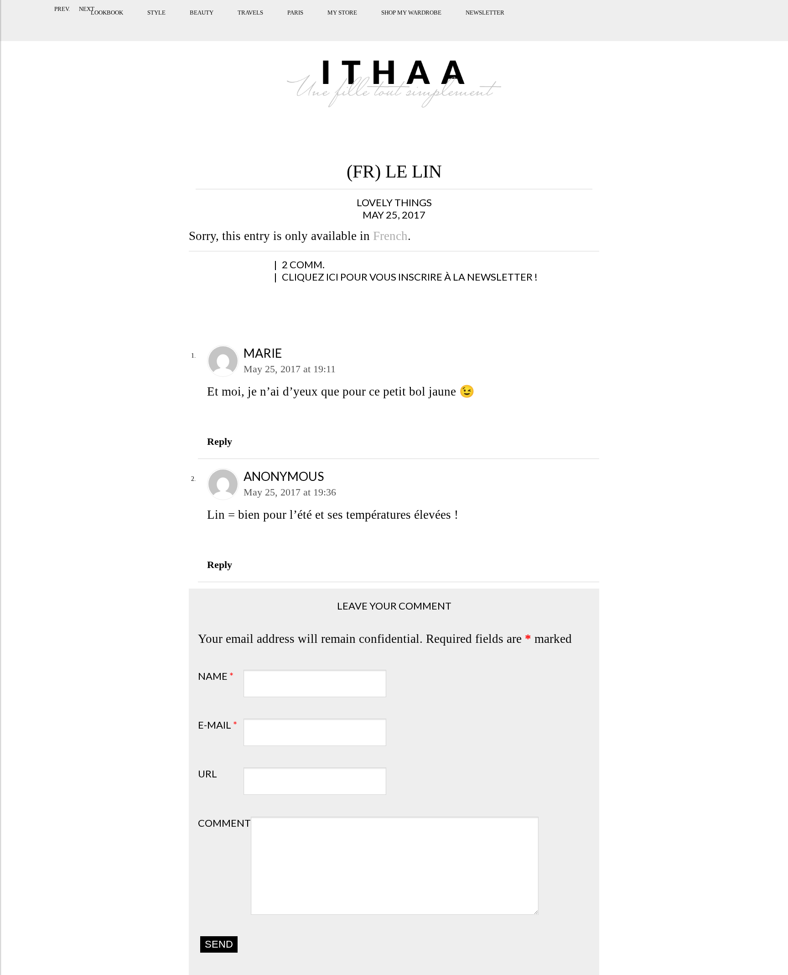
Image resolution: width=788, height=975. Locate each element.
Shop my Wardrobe (368, 24)
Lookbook (63, 24)
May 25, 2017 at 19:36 (290, 492)
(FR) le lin (394, 171)
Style (113, 24)
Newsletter (441, 24)
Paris (252, 24)
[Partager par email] (293, 269)
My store (299, 24)
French (390, 236)
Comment (224, 823)
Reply (219, 441)
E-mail (217, 725)
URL (207, 773)
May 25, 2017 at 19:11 (290, 369)
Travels (207, 24)
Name (215, 676)
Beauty (158, 24)
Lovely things (394, 202)
